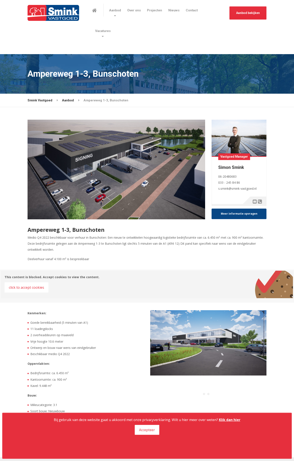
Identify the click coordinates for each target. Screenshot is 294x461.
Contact (192, 10)
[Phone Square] (260, 201)
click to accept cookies (26, 287)
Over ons (134, 10)
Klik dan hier (229, 419)
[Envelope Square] (254, 201)
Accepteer (147, 429)
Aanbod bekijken (248, 13)
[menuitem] (115, 10)
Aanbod (115, 10)
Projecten (154, 10)
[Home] (98, 10)
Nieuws (173, 10)
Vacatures (103, 31)
